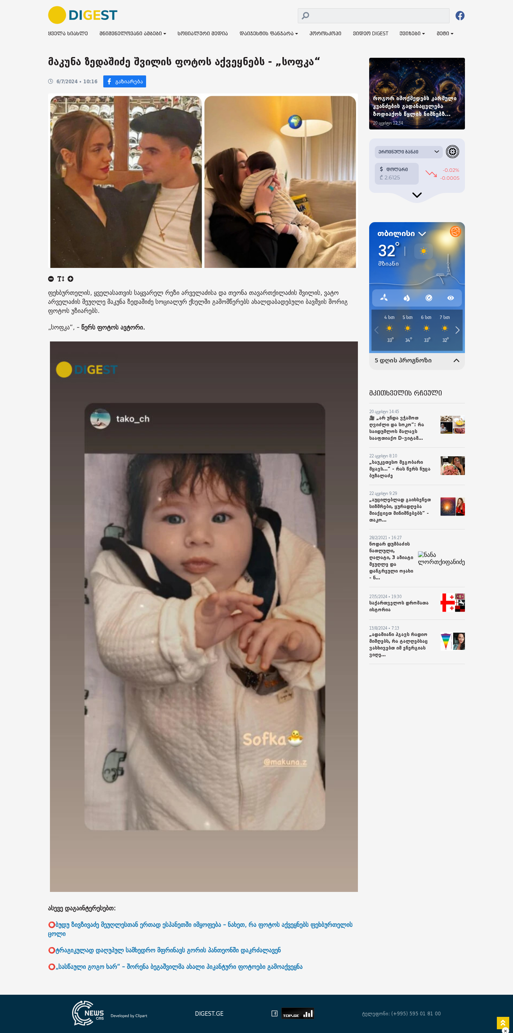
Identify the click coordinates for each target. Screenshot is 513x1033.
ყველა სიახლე (68, 34)
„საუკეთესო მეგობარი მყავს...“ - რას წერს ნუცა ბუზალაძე (399, 468)
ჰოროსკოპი (325, 34)
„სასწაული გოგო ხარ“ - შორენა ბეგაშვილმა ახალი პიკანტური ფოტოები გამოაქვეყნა (179, 966)
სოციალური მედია (203, 34)
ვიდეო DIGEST (370, 34)
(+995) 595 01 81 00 (416, 1013)
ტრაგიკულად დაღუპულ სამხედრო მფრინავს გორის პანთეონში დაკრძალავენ (168, 950)
